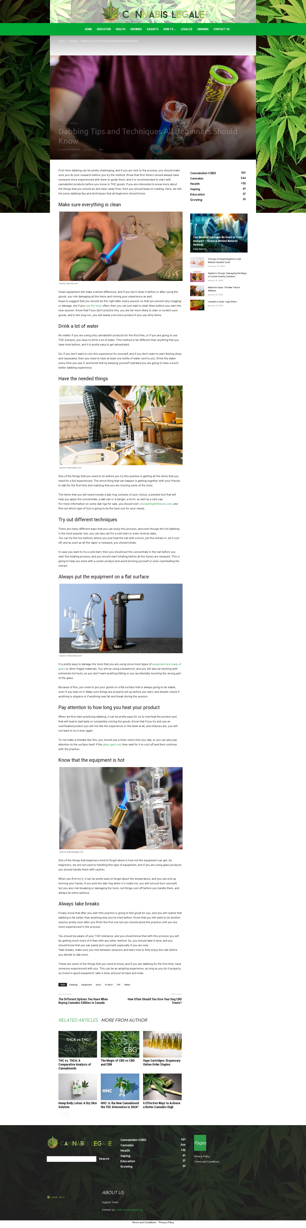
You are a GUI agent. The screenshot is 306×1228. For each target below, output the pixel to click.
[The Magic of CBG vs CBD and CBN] (120, 1044)
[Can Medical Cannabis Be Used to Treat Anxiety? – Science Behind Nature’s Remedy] (219, 233)
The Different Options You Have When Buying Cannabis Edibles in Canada (83, 1001)
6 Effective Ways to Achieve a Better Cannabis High (161, 1105)
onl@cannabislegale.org (129, 1209)
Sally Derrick (199, 249)
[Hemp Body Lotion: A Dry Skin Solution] (77, 1087)
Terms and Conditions (206, 1161)
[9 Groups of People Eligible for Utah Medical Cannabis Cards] (197, 262)
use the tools (94, 305)
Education (104, 29)
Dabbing (73, 123)
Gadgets (152, 29)
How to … (169, 29)
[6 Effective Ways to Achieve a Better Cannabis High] (162, 1087)
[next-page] (66, 1114)
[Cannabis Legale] (153, 12)
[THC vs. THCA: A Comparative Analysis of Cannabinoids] (77, 1044)
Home (61, 40)
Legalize (186, 29)
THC (119, 984)
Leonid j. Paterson (71, 149)
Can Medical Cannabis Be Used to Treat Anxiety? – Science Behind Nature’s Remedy (218, 240)
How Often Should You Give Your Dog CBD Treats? (155, 1001)
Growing (136, 29)
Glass (98, 984)
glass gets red (112, 744)
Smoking (203, 29)
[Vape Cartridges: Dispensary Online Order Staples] (162, 1044)
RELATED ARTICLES (78, 1020)
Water (127, 984)
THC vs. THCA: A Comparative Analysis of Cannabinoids (74, 1064)
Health (120, 29)
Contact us (222, 29)
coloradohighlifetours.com (155, 503)
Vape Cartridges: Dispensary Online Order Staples (161, 1062)
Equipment (86, 984)
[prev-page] (60, 1114)
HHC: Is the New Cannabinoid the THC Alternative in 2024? (120, 1105)
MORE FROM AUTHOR (124, 1020)
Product (109, 984)
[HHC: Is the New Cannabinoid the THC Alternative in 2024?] (120, 1087)
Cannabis (72, 40)
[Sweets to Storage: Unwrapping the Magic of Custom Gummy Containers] (197, 276)
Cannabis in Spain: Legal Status (222, 301)
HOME (88, 29)
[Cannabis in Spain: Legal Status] (197, 305)
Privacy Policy (202, 1156)
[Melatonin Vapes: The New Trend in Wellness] (197, 291)
